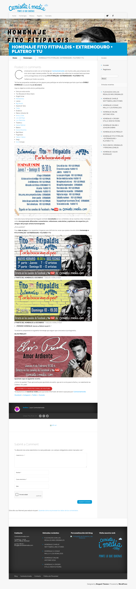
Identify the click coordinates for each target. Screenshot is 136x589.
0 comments (33, 67)
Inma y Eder (20, 115)
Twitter (34, 395)
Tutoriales (48, 16)
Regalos (39, 16)
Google (40, 416)
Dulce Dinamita (21, 130)
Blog (16, 576)
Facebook (17, 395)
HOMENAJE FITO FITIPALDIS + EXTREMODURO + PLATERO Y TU (113, 138)
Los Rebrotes (20, 120)
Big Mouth (19, 103)
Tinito (18, 108)
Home (14, 16)
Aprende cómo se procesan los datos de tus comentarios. (58, 510)
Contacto (37, 576)
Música (31, 16)
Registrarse (107, 69)
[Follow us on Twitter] (107, 16)
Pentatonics (20, 99)
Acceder (106, 65)
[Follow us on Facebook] (113, 16)
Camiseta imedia (26, 576)
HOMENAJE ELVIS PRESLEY (113, 132)
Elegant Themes (102, 584)
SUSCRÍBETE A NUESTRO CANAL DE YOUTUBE (33, 388)
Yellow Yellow (20, 137)
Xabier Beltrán (20, 125)
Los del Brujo (20, 118)
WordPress (123, 584)
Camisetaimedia (58, 71)
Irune (17, 142)
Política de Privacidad (50, 576)
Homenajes (23, 16)
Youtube (42, 395)
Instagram (26, 395)
